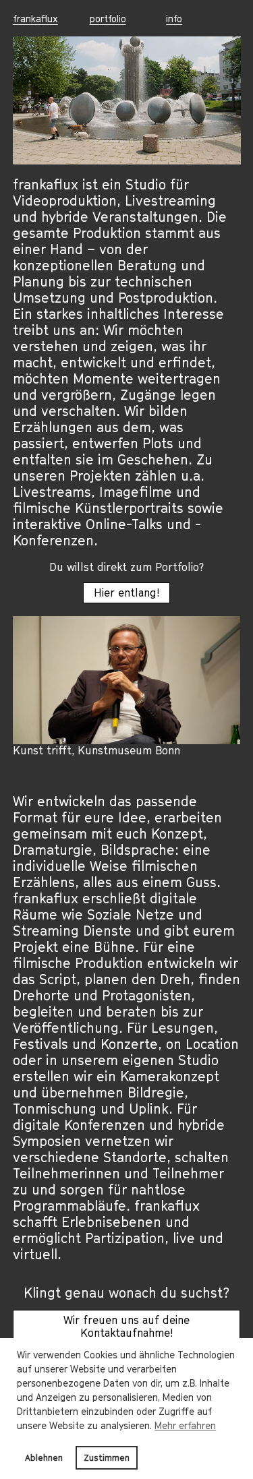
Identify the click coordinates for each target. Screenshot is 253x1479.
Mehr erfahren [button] (185, 1425)
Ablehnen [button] (44, 1458)
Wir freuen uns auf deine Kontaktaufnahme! (126, 1326)
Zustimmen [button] (107, 1458)
